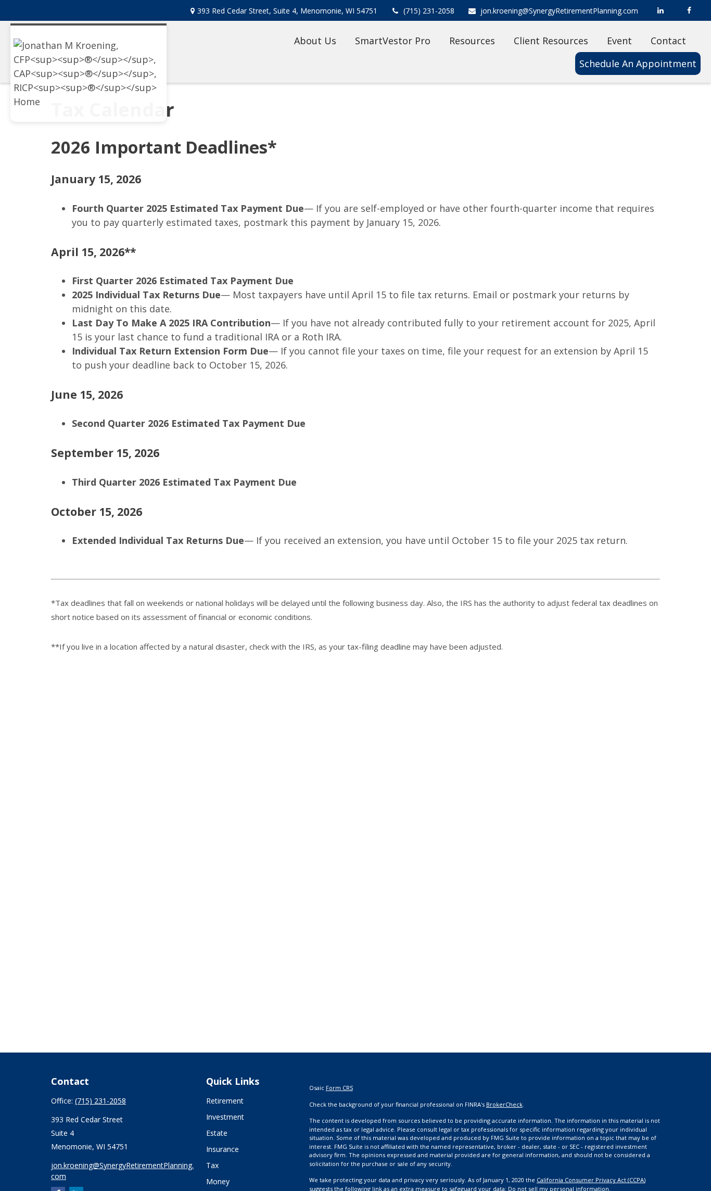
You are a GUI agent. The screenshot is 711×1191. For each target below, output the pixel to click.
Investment (225, 1117)
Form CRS (339, 1088)
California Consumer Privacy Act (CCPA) (591, 1180)
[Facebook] (689, 10)
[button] (315, 40)
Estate (216, 1133)
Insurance (222, 1149)
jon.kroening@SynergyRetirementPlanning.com (559, 11)
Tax (212, 1165)
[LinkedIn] (660, 10)
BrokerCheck (504, 1104)
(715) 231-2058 (428, 11)
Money (218, 1181)
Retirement (225, 1101)
